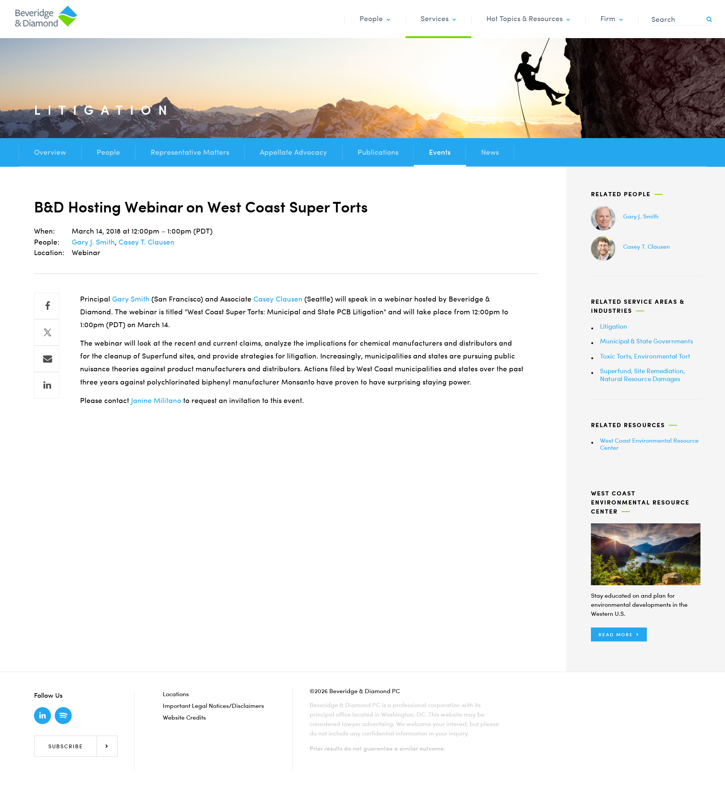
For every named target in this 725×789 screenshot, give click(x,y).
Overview (50, 152)
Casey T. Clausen (146, 242)
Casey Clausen (277, 299)
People (371, 18)
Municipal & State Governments (646, 341)
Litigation (613, 326)
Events (439, 152)
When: (44, 231)
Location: (49, 252)
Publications (378, 152)
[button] (619, 635)
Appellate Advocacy (293, 152)
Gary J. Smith (93, 242)
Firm (607, 18)
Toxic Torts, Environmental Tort (645, 356)
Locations (176, 694)
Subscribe (65, 746)
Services (435, 18)
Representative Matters (190, 152)
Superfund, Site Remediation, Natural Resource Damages (642, 374)
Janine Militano (156, 400)
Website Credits (184, 717)
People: (46, 242)
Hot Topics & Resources (524, 18)
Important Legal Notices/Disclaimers (213, 706)
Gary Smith (131, 299)
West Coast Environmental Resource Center (649, 444)
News (490, 152)
